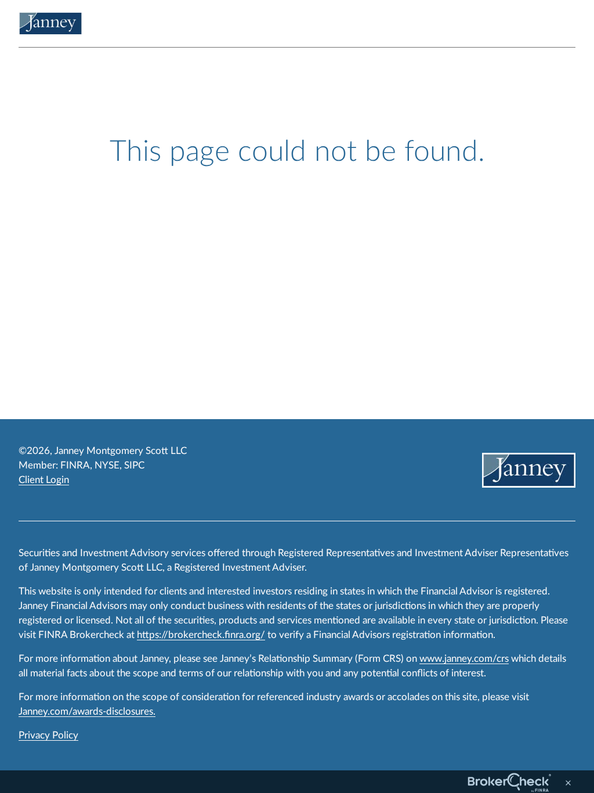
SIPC (134, 465)
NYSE (107, 465)
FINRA (75, 465)
